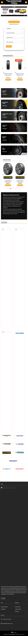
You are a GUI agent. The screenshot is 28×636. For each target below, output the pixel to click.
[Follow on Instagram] (4, 598)
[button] (2, 2)
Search (9, 46)
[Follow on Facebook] (2, 598)
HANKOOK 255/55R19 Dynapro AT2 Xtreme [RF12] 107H (8, 74)
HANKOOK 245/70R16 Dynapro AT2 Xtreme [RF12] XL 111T (20, 74)
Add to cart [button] (8, 79)
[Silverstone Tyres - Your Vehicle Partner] (14, 2)
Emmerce (23, 634)
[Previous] (3, 71)
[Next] (25, 71)
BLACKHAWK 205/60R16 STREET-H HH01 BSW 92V (8, 181)
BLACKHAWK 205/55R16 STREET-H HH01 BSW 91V (20, 181)
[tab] (14, 22)
